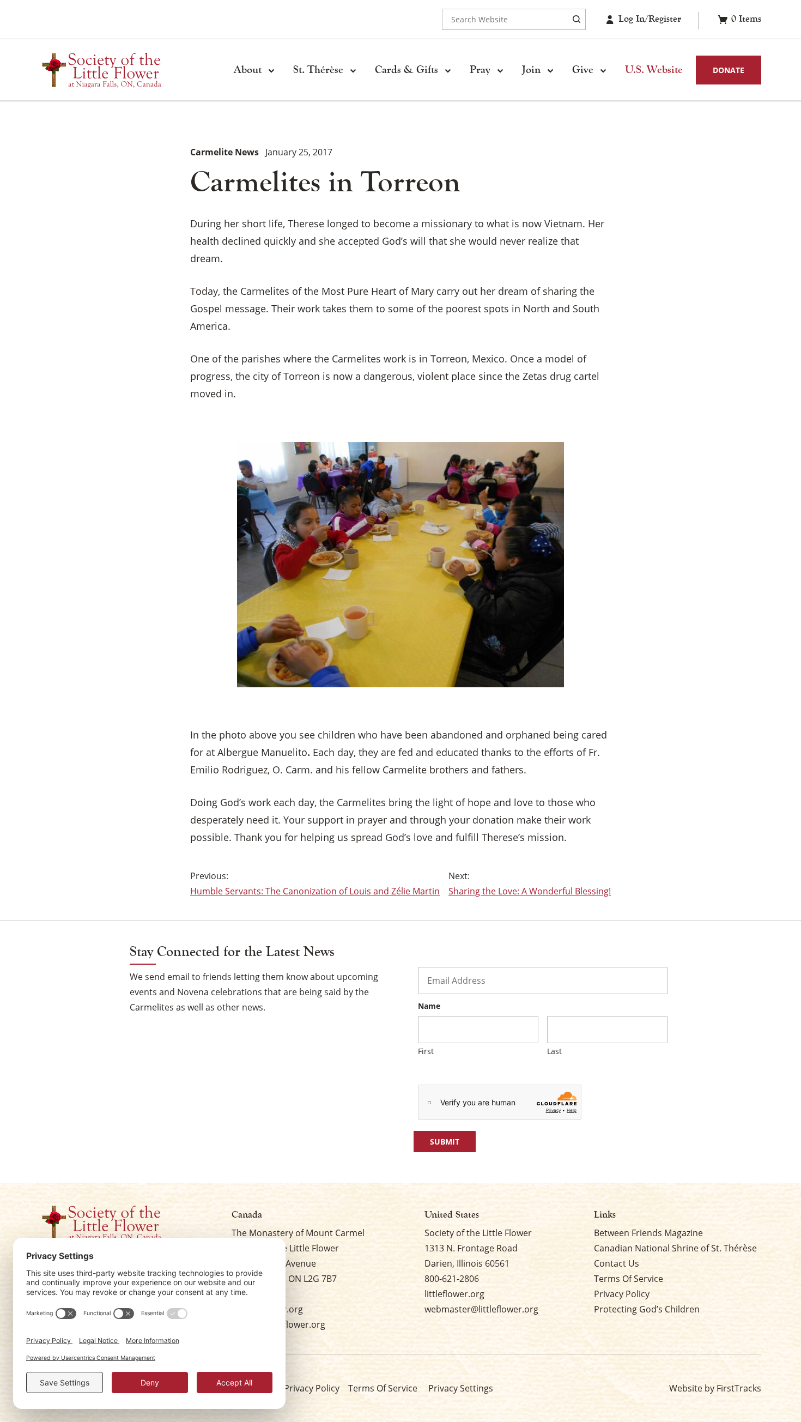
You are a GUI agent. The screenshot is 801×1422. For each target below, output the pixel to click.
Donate (728, 70)
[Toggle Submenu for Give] (603, 70)
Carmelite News (224, 152)
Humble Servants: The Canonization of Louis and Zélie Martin (315, 891)
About (248, 69)
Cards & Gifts (406, 69)
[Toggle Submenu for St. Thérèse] (353, 70)
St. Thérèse (318, 69)
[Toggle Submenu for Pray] (500, 70)
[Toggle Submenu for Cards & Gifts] (448, 70)
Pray (480, 69)
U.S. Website (654, 69)
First (426, 1051)
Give (582, 69)
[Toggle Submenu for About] (271, 70)
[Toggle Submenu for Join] (550, 70)
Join (531, 69)
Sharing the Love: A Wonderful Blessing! (529, 891)
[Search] (576, 19)
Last (554, 1051)
